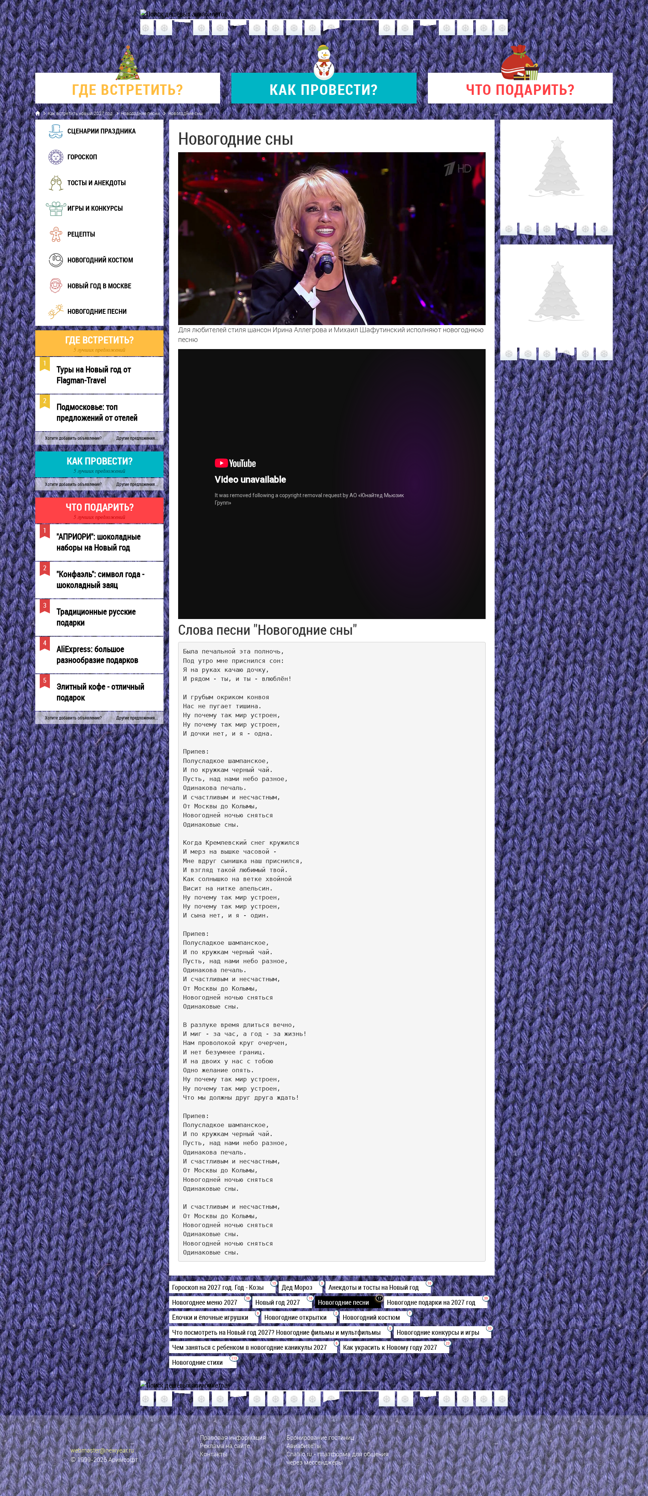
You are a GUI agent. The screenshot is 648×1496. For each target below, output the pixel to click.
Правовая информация (233, 1437)
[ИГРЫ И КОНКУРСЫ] (85, 217)
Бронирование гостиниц (320, 1437)
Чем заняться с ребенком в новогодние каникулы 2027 (253, 1347)
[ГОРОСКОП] (72, 166)
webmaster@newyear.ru (102, 1450)
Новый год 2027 (282, 1302)
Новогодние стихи (203, 1362)
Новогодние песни (140, 113)
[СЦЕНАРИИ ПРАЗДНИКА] (91, 140)
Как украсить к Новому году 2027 (394, 1347)
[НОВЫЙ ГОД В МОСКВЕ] (89, 294)
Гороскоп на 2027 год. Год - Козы (222, 1287)
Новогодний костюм (375, 1317)
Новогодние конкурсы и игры (442, 1332)
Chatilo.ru (299, 1454)
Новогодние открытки (299, 1317)
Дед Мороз (301, 1287)
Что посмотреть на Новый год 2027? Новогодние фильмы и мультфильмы (280, 1332)
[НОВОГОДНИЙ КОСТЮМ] (90, 269)
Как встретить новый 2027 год (80, 113)
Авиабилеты (303, 1446)
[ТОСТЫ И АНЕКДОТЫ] (86, 191)
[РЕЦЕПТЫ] (71, 243)
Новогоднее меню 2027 (209, 1302)
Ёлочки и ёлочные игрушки (213, 1317)
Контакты (213, 1454)
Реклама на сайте (225, 1446)
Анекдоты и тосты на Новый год (378, 1287)
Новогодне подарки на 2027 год (435, 1302)
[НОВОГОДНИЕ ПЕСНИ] (87, 320)
